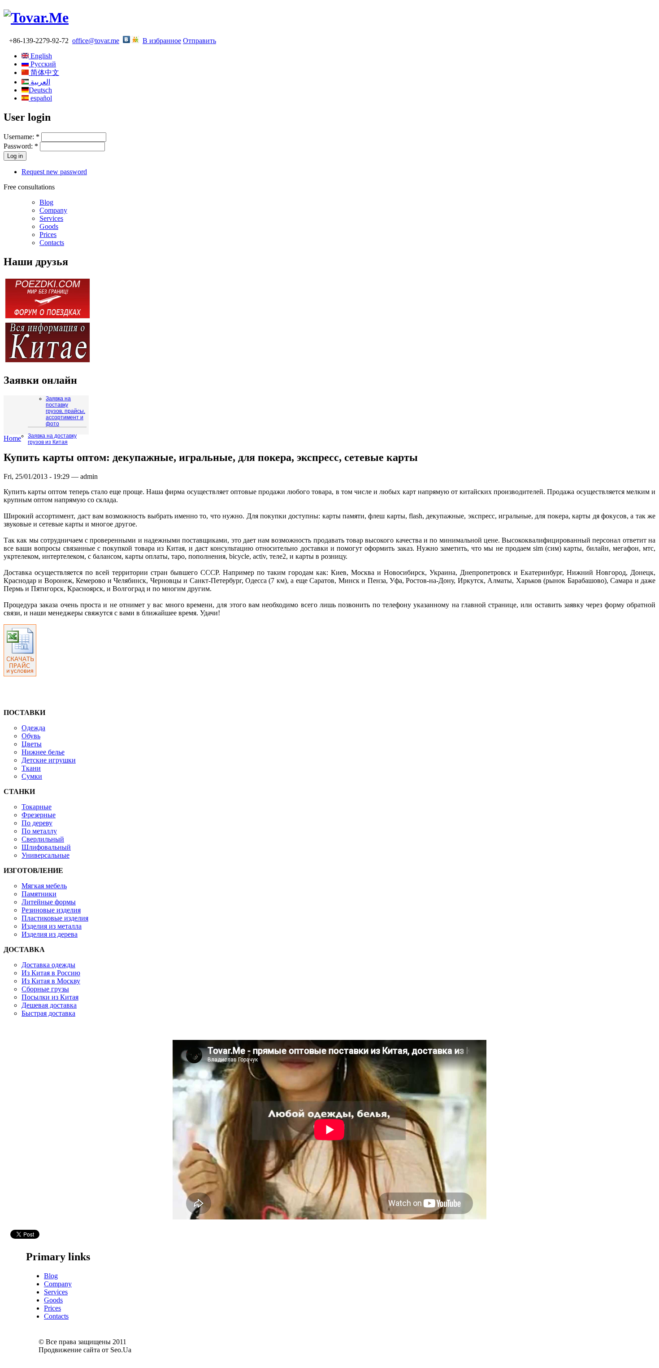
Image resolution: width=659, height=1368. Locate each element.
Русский (42, 64)
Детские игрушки (49, 760)
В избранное (162, 40)
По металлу (39, 831)
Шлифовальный (46, 847)
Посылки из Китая (50, 997)
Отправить (199, 40)
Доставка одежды (48, 965)
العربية (39, 82)
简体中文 (44, 72)
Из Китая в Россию (51, 973)
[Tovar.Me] (36, 17)
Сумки (32, 776)
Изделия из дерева (50, 934)
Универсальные (45, 855)
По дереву (37, 823)
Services (51, 218)
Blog (46, 202)
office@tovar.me (95, 40)
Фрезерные (39, 815)
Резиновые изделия (51, 910)
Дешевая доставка (49, 1005)
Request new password (54, 171)
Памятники (39, 894)
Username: (21, 136)
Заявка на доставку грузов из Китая (52, 439)
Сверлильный (43, 839)
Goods (48, 226)
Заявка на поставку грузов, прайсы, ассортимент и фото (65, 411)
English (40, 56)
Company (53, 210)
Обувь (31, 736)
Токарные (37, 807)
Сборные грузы (45, 989)
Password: (21, 146)
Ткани (31, 768)
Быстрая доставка (48, 1013)
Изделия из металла (52, 926)
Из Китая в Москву (51, 981)
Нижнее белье (43, 752)
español (40, 98)
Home (12, 438)
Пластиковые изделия (55, 918)
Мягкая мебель (44, 886)
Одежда (33, 728)
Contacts (51, 242)
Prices (47, 234)
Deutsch (40, 90)
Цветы (32, 744)
